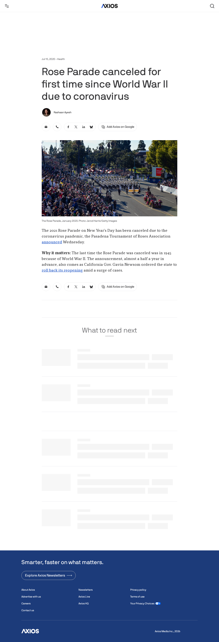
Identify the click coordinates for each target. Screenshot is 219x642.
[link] (46, 126)
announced (52, 242)
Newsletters (85, 589)
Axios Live (84, 596)
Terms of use (137, 596)
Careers (26, 603)
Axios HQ (83, 603)
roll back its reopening (62, 270)
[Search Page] (212, 6)
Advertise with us (31, 596)
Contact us (27, 610)
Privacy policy (138, 589)
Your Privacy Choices (142, 603)
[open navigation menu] (6, 5)
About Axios (28, 589)
